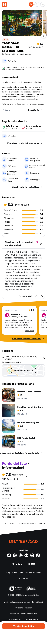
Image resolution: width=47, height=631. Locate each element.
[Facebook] (9, 555)
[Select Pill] (31, 4)
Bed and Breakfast (32, 573)
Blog (8, 573)
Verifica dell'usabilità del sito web (23, 614)
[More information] (40, 243)
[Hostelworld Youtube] (26, 555)
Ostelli (14, 573)
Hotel (21, 573)
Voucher (28, 608)
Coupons (19, 608)
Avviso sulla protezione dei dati (17, 602)
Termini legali (37, 602)
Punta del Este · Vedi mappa (18, 54)
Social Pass (23, 578)
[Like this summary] (36, 296)
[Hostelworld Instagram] (21, 555)
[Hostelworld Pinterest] (32, 555)
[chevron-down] (27, 477)
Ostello (5, 40)
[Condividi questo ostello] (43, 35)
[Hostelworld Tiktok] (38, 555)
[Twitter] (15, 555)
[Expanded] (5, 523)
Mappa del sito (15, 619)
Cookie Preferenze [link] (30, 619)
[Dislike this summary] (42, 296)
